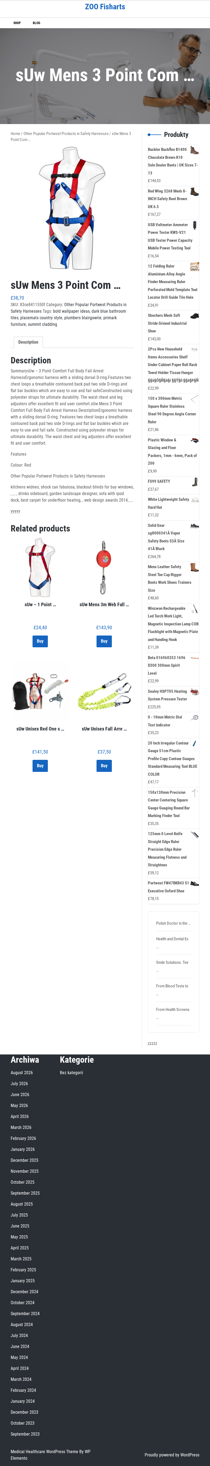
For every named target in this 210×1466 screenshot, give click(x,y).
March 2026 (21, 1127)
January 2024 (23, 1401)
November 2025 (25, 1171)
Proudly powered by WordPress (172, 1455)
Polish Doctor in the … (173, 923)
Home (15, 133)
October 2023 (22, 1423)
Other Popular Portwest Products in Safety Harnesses (66, 133)
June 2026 (20, 1094)
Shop (17, 23)
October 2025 (22, 1182)
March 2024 (21, 1379)
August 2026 (22, 1072)
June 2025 (20, 1226)
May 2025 (19, 1237)
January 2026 (23, 1149)
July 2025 (19, 1215)
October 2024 (22, 1302)
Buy (40, 641)
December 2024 (24, 1291)
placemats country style (41, 317)
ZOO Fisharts (105, 6)
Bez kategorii (71, 1072)
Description (28, 342)
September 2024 (25, 1313)
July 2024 (19, 1335)
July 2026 (19, 1083)
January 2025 (23, 1280)
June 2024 (20, 1346)
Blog (36, 23)
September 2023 (25, 1434)
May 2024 (19, 1357)
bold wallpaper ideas (71, 311)
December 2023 (24, 1412)
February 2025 (23, 1269)
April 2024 (20, 1368)
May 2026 (19, 1105)
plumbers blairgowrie (82, 317)
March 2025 (21, 1258)
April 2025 (20, 1248)
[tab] (28, 342)
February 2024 (23, 1390)
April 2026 (20, 1116)
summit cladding (42, 324)
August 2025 (22, 1204)
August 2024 (22, 1324)
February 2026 (23, 1138)
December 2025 (24, 1160)
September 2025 (25, 1193)
